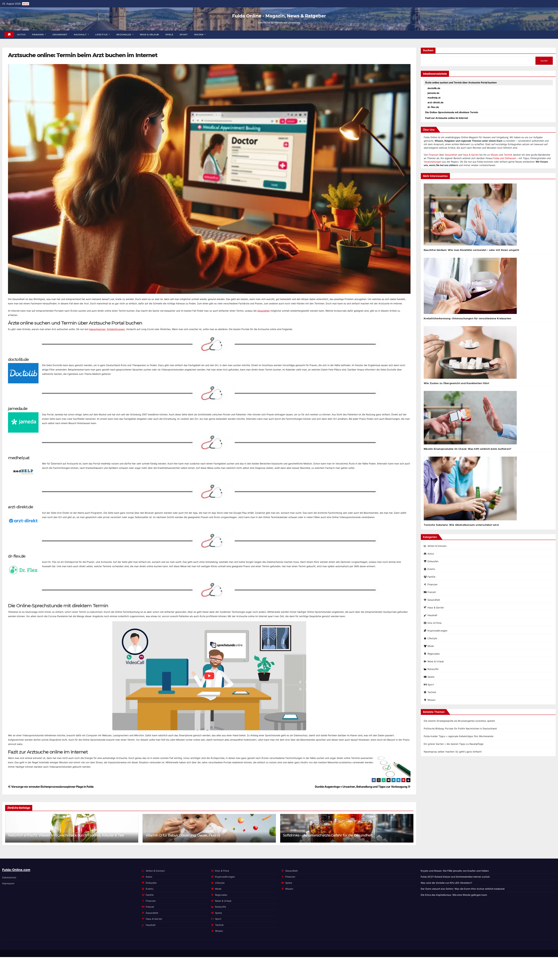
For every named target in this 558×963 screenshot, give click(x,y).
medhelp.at (434, 97)
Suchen (428, 50)
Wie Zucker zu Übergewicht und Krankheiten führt (456, 383)
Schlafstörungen (116, 329)
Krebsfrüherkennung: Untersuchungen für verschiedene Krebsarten (467, 318)
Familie (431, 576)
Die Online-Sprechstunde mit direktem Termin (451, 112)
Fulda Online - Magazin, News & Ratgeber (279, 16)
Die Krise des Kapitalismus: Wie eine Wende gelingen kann (454, 894)
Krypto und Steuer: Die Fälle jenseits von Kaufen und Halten (455, 870)
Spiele (169, 34)
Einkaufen (433, 561)
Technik (508, 154)
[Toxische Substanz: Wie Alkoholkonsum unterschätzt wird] (470, 490)
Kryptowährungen (437, 630)
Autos (21, 34)
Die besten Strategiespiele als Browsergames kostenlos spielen (459, 720)
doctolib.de (434, 88)
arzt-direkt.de (435, 102)
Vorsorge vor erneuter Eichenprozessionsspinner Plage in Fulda (52, 786)
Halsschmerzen (97, 329)
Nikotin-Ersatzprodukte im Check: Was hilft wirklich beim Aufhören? (467, 449)
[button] (409, 827)
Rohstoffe (433, 669)
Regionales (124, 34)
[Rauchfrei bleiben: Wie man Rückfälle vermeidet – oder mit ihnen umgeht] (470, 215)
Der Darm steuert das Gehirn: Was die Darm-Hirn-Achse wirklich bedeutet (205, 835)
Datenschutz (9, 877)
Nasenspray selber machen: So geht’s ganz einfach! (453, 751)
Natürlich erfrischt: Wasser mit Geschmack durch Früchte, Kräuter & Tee (341, 835)
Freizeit (432, 592)
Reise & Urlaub (149, 34)
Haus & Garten (471, 154)
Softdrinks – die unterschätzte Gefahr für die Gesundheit (52, 835)
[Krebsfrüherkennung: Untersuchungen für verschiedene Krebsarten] (470, 287)
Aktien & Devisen (437, 545)
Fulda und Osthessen (504, 158)
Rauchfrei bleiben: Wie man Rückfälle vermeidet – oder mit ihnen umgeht (471, 250)
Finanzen (38, 34)
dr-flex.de (433, 107)
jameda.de (433, 93)
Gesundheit (59, 34)
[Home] (9, 35)
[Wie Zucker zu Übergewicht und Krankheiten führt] (470, 353)
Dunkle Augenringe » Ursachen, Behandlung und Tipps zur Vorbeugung (361, 786)
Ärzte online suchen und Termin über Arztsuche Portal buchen (461, 82)
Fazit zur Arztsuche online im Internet (446, 118)
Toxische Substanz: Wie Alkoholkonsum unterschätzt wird (461, 525)
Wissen (199, 34)
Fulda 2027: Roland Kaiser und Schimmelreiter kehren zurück (455, 876)
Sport (184, 34)
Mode (431, 646)
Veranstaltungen (432, 161)
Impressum (8, 883)
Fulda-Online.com (16, 870)
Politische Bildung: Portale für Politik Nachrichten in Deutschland (460, 728)
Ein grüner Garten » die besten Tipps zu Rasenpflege (453, 743)
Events (431, 569)
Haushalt (80, 34)
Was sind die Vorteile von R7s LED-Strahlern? (446, 882)
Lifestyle (101, 34)
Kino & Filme (434, 622)
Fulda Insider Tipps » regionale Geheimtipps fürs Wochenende (458, 736)
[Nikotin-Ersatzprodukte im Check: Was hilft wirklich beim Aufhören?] (470, 419)
